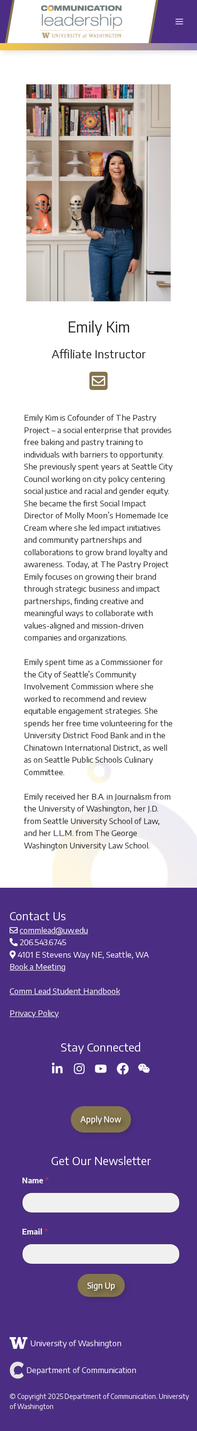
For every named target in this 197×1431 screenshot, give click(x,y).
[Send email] (98, 381)
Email (35, 1231)
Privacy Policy (34, 1012)
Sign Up (101, 1285)
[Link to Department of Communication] (100, 1370)
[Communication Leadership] (81, 21)
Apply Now (100, 1119)
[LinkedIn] (57, 1068)
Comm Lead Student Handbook (65, 990)
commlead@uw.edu (54, 930)
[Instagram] (79, 1068)
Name (35, 1180)
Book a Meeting (38, 966)
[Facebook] (123, 1068)
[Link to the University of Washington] (100, 1343)
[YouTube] (101, 1068)
